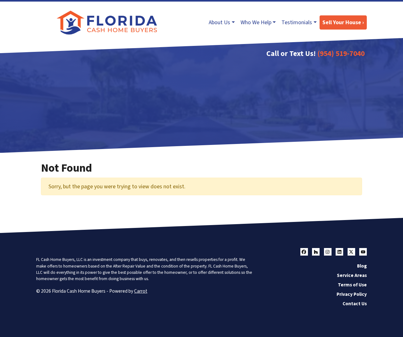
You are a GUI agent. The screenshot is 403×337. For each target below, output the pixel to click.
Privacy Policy (352, 294)
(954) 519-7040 (341, 53)
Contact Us (355, 303)
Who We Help (256, 22)
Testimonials (296, 22)
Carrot (140, 291)
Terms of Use (352, 284)
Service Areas (352, 275)
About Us (219, 22)
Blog (362, 265)
